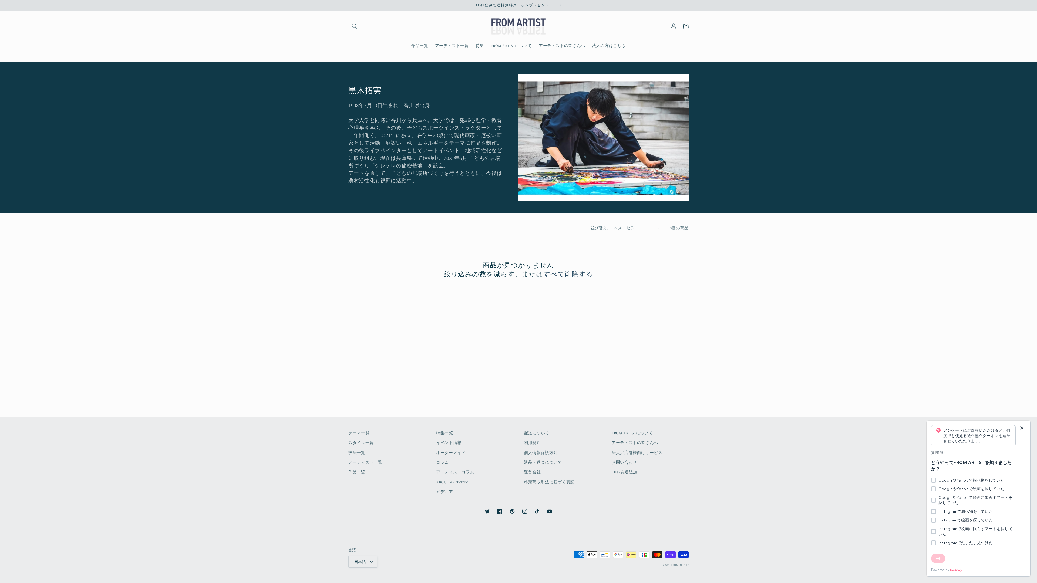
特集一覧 (444, 433)
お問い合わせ (624, 462)
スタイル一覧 (361, 442)
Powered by (940, 570)
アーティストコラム (455, 472)
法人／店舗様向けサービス (637, 452)
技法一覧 (356, 452)
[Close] (1022, 428)
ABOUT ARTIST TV (452, 482)
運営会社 (532, 472)
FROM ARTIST (680, 565)
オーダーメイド (451, 452)
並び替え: (599, 228)
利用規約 (532, 442)
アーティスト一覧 (365, 462)
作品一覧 (356, 472)
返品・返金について (543, 462)
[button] (354, 26)
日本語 (360, 562)
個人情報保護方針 (541, 452)
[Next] (938, 558)
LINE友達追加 (624, 472)
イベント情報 (449, 442)
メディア (444, 491)
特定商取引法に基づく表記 (549, 482)
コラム (442, 462)
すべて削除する (568, 274)
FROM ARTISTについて (632, 433)
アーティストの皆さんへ (635, 442)
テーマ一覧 (358, 433)
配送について (536, 433)
